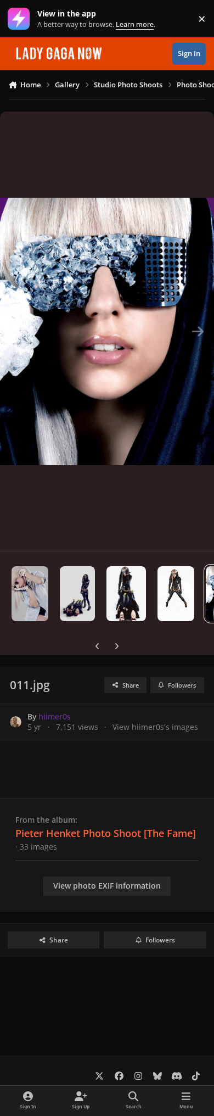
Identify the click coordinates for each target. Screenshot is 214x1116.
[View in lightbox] (107, 331)
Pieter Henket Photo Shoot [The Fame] (105, 833)
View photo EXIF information (107, 885)
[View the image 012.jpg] (175, 593)
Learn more (21, 19)
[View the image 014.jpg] (77, 593)
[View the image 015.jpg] (30, 593)
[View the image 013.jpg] (126, 593)
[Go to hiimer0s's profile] (15, 722)
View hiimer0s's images (155, 727)
